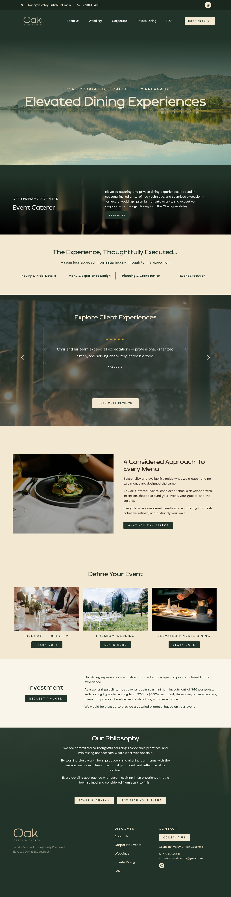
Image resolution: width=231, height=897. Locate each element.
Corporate (119, 21)
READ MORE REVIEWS (115, 403)
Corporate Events (128, 845)
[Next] (208, 357)
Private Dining (146, 21)
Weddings (96, 21)
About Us (72, 21)
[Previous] (22, 357)
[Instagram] (208, 5)
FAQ (169, 21)
